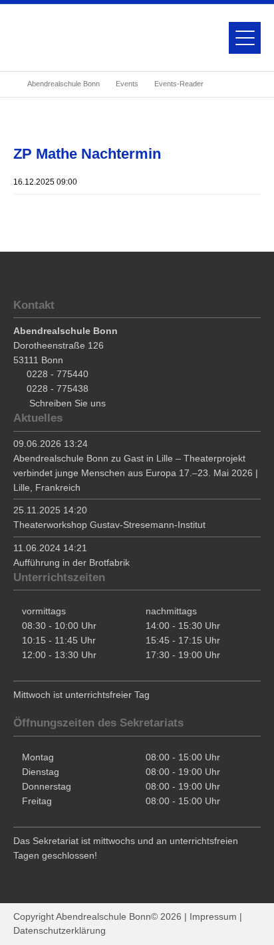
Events (127, 84)
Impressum (213, 916)
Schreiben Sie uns (67, 403)
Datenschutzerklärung (59, 930)
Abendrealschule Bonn (63, 84)
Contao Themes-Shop (63, 37)
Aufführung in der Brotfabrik (71, 562)
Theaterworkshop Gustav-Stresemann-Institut (109, 524)
